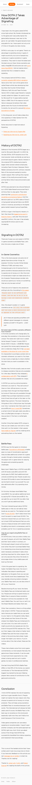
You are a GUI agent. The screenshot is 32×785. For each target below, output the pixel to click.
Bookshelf (20, 4)
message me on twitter (11, 756)
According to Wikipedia (17, 449)
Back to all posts (8, 10)
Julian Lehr (12, 763)
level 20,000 (10, 514)
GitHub (14, 781)
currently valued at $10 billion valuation (14, 80)
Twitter (8, 781)
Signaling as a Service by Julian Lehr (15, 135)
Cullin (18, 763)
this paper (25, 290)
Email (2, 781)
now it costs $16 (16, 408)
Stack (28, 4)
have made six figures (8, 431)
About (5, 4)
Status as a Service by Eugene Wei (14, 131)
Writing (12, 4)
